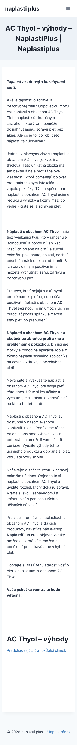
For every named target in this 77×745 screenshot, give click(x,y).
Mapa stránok (58, 732)
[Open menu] (68, 8)
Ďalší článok (56, 650)
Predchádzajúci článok (26, 650)
